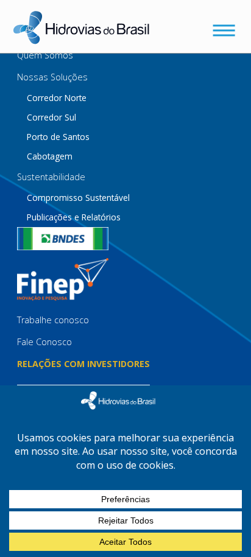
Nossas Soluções (52, 77)
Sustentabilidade (51, 177)
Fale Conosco (44, 342)
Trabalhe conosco (53, 320)
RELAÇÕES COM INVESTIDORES (83, 364)
